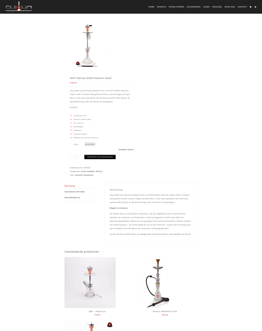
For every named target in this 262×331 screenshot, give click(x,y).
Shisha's (99, 171)
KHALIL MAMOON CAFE (165, 311)
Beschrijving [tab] (69, 186)
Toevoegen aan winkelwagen (100, 157)
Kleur (76, 144)
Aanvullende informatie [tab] (74, 191)
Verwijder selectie (126, 149)
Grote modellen (88, 171)
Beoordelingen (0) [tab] (72, 197)
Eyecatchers (88, 175)
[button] (255, 7)
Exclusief (78, 175)
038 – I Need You (97, 311)
